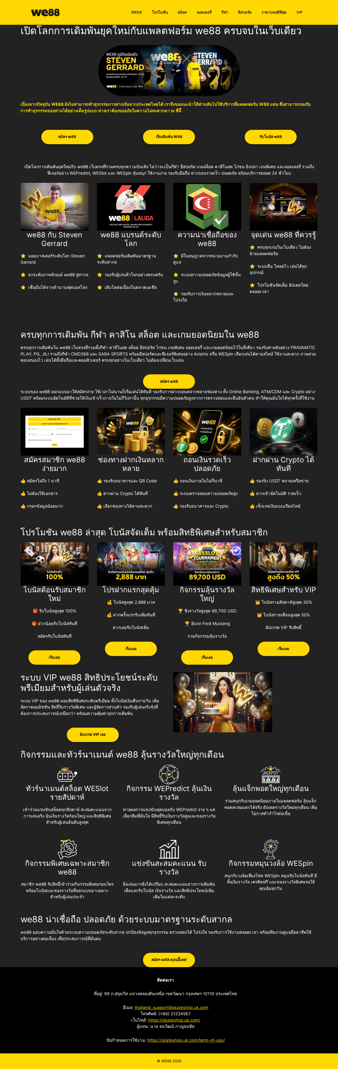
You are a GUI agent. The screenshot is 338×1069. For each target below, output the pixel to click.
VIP (299, 12)
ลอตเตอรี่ (204, 12)
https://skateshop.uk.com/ (174, 1020)
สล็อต (182, 12)
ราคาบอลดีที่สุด (274, 12)
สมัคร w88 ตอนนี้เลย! (169, 959)
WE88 (136, 12)
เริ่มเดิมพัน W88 (169, 136)
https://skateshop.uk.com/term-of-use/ (186, 1040)
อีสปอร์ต (245, 12)
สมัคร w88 (67, 136)
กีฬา (224, 12)
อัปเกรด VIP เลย (93, 734)
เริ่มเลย (54, 657)
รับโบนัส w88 (271, 136)
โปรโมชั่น (160, 12)
